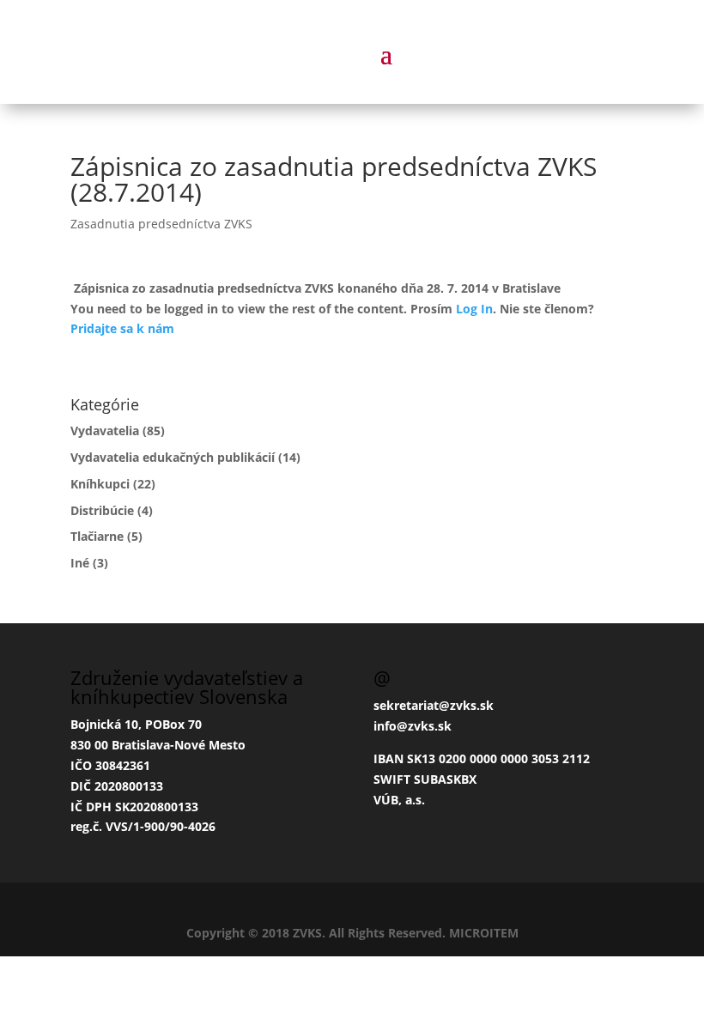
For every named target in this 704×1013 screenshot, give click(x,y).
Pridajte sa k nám (122, 328)
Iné (79, 563)
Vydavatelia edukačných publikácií (172, 457)
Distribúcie (102, 510)
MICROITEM (484, 933)
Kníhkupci (100, 484)
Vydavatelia (104, 430)
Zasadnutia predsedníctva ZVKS (161, 223)
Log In (474, 308)
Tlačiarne (97, 536)
